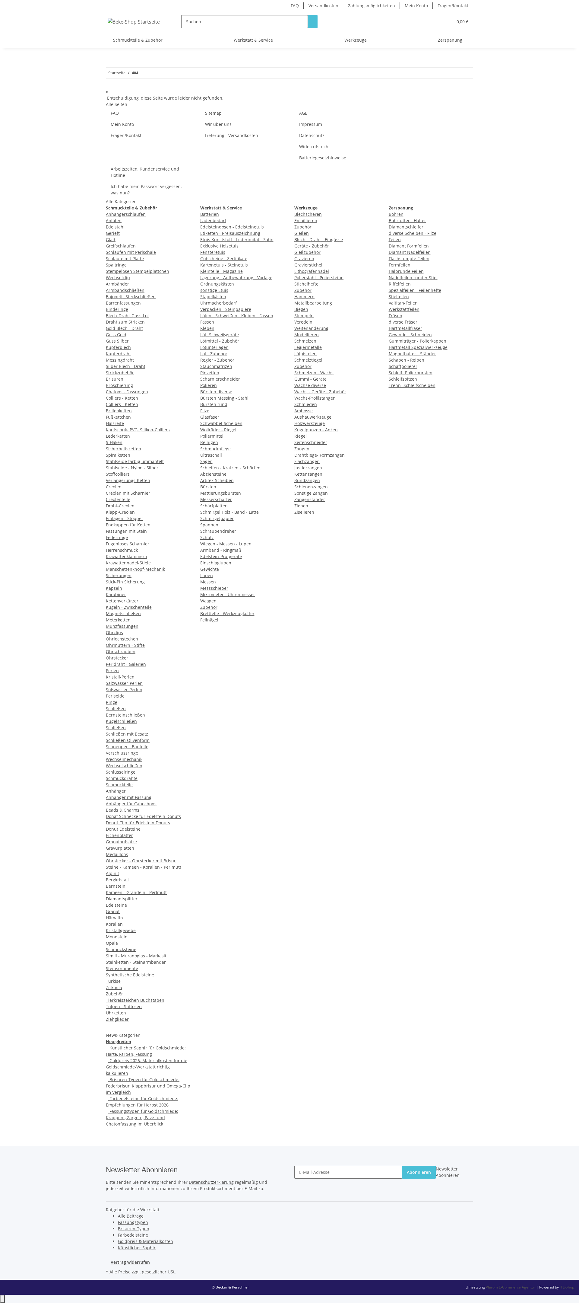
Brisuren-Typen (133, 1228)
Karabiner (116, 594)
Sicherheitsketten (123, 449)
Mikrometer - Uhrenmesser (227, 594)
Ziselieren (304, 512)
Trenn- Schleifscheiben (412, 385)
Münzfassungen (122, 626)
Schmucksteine (121, 949)
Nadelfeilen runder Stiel (413, 277)
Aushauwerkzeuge (312, 417)
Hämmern (304, 296)
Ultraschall (211, 455)
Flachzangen (307, 461)
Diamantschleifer (406, 227)
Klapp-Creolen (120, 512)
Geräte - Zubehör (311, 246)
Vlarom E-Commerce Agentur (511, 1287)
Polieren (208, 385)
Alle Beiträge (131, 1216)
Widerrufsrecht (314, 146)
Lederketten (118, 436)
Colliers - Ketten (122, 398)
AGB (303, 113)
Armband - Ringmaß (220, 550)
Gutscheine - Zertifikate (223, 258)
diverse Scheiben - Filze (412, 233)
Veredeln (303, 322)
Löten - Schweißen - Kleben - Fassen (236, 315)
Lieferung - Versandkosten (231, 135)
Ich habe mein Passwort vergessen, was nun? (146, 190)
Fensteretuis (212, 252)
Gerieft (113, 233)
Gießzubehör (307, 252)
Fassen (207, 322)
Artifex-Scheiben (217, 480)
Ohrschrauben (120, 651)
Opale (112, 943)
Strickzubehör (120, 372)
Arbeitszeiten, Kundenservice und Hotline (145, 172)
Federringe (117, 537)
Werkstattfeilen (404, 309)
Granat (113, 911)
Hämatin (114, 918)
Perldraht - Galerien (126, 664)
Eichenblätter (119, 835)
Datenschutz (311, 135)
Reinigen (209, 442)
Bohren (396, 214)
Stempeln (304, 315)
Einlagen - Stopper (124, 518)
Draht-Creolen (120, 506)
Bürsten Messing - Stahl (224, 398)
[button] (436, 21)
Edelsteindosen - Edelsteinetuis (232, 227)
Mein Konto (416, 5)
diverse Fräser (403, 322)
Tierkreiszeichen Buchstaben (135, 1000)
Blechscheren (308, 214)
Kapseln (114, 588)
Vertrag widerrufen (130, 1262)
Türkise (113, 981)
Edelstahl (115, 227)
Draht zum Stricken (125, 322)
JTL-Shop (567, 1287)
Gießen (301, 233)
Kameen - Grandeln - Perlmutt (136, 892)
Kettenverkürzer (122, 601)
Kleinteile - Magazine (221, 271)
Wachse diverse (310, 385)
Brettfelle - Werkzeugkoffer (227, 613)
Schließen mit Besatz (127, 734)
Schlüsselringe (120, 772)
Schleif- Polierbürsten (410, 372)
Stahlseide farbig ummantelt (135, 461)
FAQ (295, 5)
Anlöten (114, 220)
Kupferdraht (118, 353)
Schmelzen (305, 341)
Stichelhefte (306, 284)
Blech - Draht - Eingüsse (318, 239)
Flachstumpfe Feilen (409, 258)
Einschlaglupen (215, 563)
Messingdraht (120, 360)
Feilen (395, 239)
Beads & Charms (122, 810)
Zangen (301, 449)
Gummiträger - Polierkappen (417, 341)
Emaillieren (305, 220)
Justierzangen (308, 468)
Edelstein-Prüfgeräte (221, 556)
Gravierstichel (308, 265)
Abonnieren (419, 1172)
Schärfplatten (214, 506)
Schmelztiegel (308, 360)
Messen (208, 582)
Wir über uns (218, 124)
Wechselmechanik (124, 759)
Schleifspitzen (403, 379)
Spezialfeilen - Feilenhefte (415, 290)
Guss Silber (117, 341)
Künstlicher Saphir (137, 1247)
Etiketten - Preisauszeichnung (230, 233)
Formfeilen (399, 265)
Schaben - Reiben (406, 360)
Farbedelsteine (133, 1235)
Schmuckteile (119, 784)
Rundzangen (307, 480)
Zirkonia (114, 987)
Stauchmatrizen (216, 366)
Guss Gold (116, 334)
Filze (204, 411)
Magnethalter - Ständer (412, 353)
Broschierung (119, 385)
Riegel (300, 436)
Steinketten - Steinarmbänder (136, 962)
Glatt (110, 239)
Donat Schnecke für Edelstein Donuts (143, 816)
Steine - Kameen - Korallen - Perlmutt (143, 867)
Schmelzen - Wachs (314, 372)
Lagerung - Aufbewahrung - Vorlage (236, 277)
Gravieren (304, 258)
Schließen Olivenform (128, 740)
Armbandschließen (125, 290)
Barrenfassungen (123, 303)
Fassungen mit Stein (126, 531)
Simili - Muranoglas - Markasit (136, 956)
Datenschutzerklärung (211, 1182)
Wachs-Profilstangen (315, 398)
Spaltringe (116, 265)
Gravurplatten (120, 848)
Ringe (111, 702)
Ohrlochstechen (122, 639)
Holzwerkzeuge (309, 423)
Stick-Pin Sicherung (125, 582)
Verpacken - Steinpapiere (225, 309)
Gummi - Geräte (310, 379)
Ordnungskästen (217, 284)
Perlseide (115, 696)
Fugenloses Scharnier (127, 544)
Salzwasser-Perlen (124, 683)
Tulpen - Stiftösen (124, 1006)
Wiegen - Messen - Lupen (226, 544)
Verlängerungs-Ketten (128, 480)
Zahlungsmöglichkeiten (371, 5)
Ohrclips (114, 632)
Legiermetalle (308, 347)
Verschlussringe (122, 753)
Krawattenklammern (126, 556)
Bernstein (115, 886)
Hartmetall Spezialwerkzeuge (418, 347)
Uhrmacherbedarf (218, 303)
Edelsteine (116, 905)
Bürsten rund (213, 404)
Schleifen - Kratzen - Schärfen (230, 468)
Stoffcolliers (118, 474)
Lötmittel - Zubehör (219, 341)
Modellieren (306, 334)
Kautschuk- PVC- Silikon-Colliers (138, 430)
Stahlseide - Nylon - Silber (132, 468)
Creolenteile (118, 499)
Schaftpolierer (403, 366)
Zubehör (114, 994)
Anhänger (116, 791)
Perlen (112, 670)
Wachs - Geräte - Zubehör (320, 391)
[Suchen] (313, 21)
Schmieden (305, 404)
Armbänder (117, 284)
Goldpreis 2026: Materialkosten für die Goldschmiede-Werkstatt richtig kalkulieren (146, 1067)
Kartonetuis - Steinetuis (224, 265)
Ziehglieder (117, 1019)
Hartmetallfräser (405, 328)
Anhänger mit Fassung (128, 797)
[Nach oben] (2, 1299)
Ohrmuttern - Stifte (125, 645)
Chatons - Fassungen (127, 391)
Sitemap (213, 113)
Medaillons (117, 854)
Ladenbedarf (213, 220)
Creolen (114, 487)
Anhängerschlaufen (126, 214)
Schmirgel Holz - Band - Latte (229, 512)
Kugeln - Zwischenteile (129, 607)
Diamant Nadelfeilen (410, 252)
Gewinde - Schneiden (410, 334)
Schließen (116, 708)
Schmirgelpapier (217, 518)
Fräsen (395, 315)
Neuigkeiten (118, 1041)
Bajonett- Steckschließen (131, 296)
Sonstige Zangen (311, 493)
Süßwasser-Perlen (124, 689)
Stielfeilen (399, 296)
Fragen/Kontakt (453, 5)
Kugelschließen (121, 721)
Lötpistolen (305, 353)
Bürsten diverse (216, 391)
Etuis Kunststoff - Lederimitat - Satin (237, 239)
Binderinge (117, 309)
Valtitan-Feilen (403, 303)
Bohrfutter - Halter (407, 220)
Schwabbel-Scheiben (221, 423)
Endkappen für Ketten (128, 525)
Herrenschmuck (122, 550)
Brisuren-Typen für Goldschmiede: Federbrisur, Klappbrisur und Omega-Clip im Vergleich (148, 1086)
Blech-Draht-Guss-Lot (127, 315)
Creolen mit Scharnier (128, 493)
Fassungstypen (133, 1222)
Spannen (209, 525)
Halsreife (115, 423)
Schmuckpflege (215, 449)
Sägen (206, 461)
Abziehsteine (213, 474)
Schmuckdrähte (122, 778)
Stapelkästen (213, 296)
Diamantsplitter (122, 899)
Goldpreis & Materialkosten (145, 1241)
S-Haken (114, 442)
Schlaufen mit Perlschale (131, 252)
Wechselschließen (124, 765)
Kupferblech (118, 347)
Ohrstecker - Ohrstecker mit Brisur (141, 861)
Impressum (310, 124)
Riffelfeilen (400, 284)
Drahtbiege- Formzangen (319, 455)
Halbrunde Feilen (406, 271)
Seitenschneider (310, 442)
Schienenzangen (311, 487)
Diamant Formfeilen (409, 246)
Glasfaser (209, 417)
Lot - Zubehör (213, 353)
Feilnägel (209, 620)
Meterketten (118, 620)
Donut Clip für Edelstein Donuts (138, 823)
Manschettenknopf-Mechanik (135, 569)
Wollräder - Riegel (218, 430)
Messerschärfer (216, 499)
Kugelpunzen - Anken (316, 430)
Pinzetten (209, 372)
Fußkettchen (118, 417)
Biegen (301, 309)
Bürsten (208, 487)
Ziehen (301, 506)
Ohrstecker (117, 658)
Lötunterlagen (214, 347)
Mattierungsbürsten (220, 493)
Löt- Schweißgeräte (219, 334)
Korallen (114, 924)
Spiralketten (118, 455)
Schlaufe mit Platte (125, 258)
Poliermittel (211, 436)
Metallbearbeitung (313, 303)
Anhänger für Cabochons (131, 803)
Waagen (208, 601)
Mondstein (117, 937)
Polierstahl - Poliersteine (318, 277)
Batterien (209, 214)
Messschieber (214, 588)
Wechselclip (118, 277)
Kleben (207, 328)
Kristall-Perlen (120, 677)
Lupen (206, 575)
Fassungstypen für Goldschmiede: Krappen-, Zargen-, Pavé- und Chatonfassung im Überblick (142, 1117)
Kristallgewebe (121, 930)
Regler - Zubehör (217, 360)
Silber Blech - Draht (125, 366)
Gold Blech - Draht (124, 328)
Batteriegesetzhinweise (322, 158)
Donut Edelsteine (123, 829)
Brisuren (114, 379)
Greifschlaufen (121, 246)
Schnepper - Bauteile (127, 746)
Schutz (207, 537)
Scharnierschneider (220, 379)
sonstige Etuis (214, 290)
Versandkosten (323, 5)
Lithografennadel (311, 271)
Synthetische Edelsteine (130, 975)
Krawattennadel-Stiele (128, 563)
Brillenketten (119, 411)
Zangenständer (309, 499)
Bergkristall (117, 880)
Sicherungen (118, 575)
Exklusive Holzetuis (219, 246)
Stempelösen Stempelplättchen (137, 271)
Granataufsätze (121, 842)
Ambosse (303, 411)
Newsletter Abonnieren (448, 1172)
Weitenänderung (311, 328)
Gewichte (209, 569)
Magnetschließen (123, 613)
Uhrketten (116, 1013)
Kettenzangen (308, 474)
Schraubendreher (218, 531)
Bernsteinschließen (125, 715)
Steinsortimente (122, 968)
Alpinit (112, 873)
